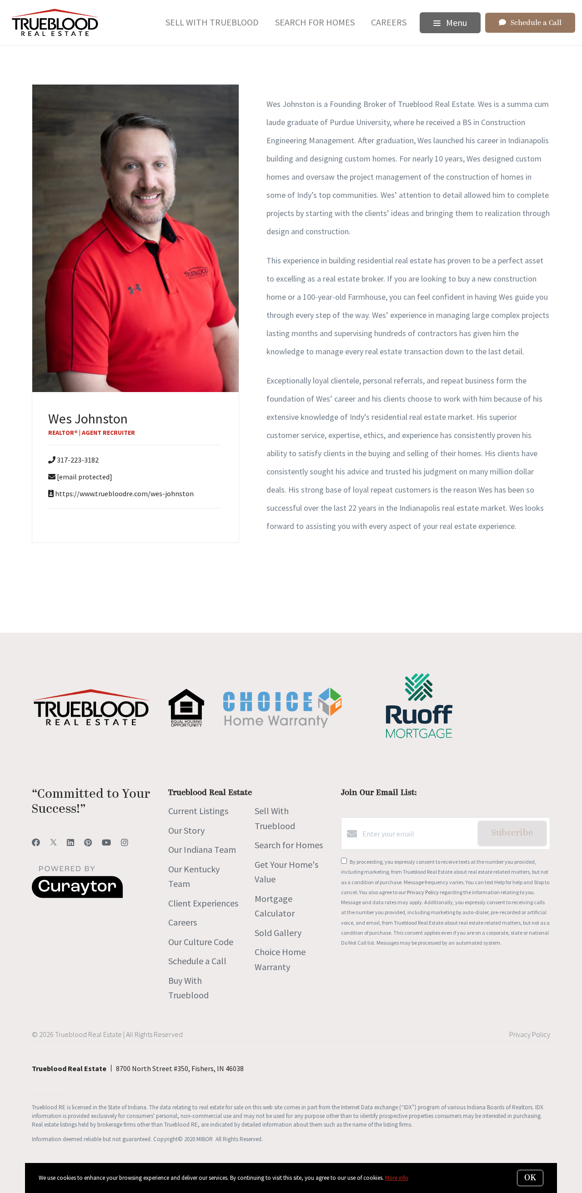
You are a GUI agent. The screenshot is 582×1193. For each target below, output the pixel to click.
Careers (388, 22)
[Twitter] (53, 842)
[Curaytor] (77, 895)
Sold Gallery (278, 932)
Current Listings (198, 810)
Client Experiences (203, 903)
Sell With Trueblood (212, 22)
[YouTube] (106, 842)
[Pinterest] (88, 842)
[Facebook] (36, 842)
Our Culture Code (200, 941)
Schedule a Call (197, 960)
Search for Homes (315, 22)
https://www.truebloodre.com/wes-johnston (124, 493)
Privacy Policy (423, 892)
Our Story (186, 830)
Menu (455, 22)
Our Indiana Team (202, 849)
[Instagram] (124, 842)
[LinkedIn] (70, 842)
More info (396, 1178)
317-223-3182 (78, 459)
